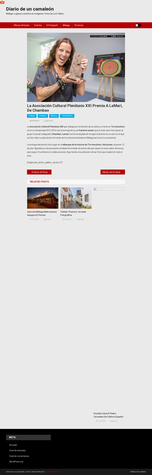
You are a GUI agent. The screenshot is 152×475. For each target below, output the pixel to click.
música (54, 116)
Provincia (79, 25)
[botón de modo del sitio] (138, 25)
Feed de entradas (17, 450)
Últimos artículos (22, 25)
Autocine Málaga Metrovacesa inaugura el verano (42, 213)
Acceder (13, 445)
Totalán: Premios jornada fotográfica (73, 213)
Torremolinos (67, 116)
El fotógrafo (52, 25)
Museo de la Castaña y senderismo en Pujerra (114, 172)
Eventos (38, 25)
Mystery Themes (51, 472)
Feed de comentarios (19, 456)
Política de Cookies (138, 472)
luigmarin (48, 120)
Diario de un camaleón (30, 9)
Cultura (32, 116)
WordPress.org (16, 461)
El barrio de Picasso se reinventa (42, 172)
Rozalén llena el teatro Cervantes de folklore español (108, 415)
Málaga (66, 25)
